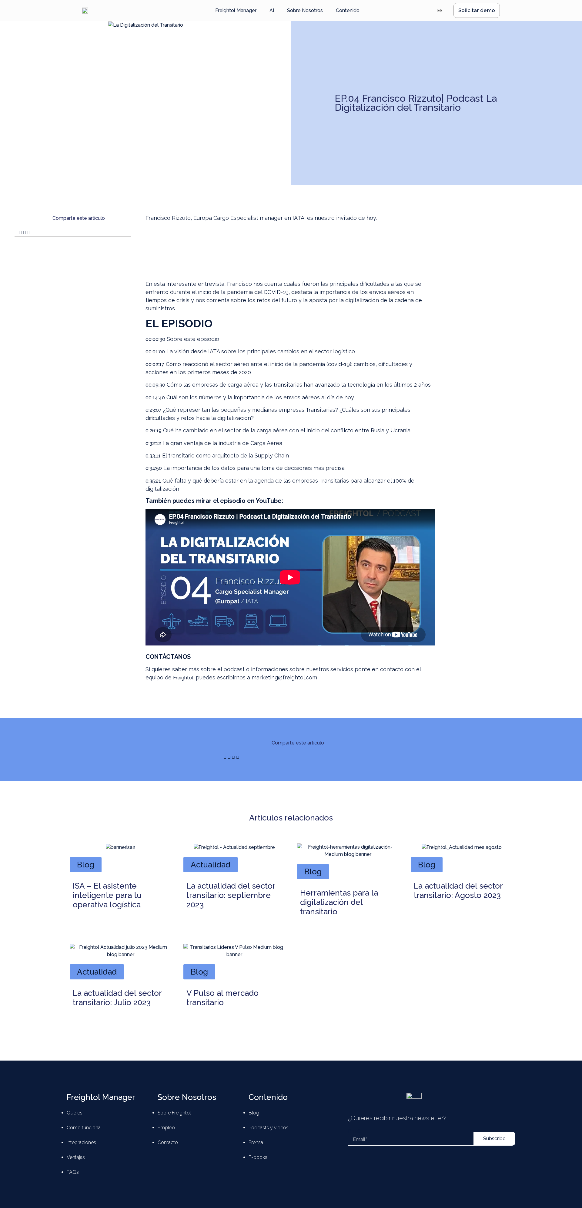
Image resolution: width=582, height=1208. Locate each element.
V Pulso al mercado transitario (222, 998)
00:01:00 (155, 352)
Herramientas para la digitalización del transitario (339, 902)
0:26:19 (154, 431)
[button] (16, 233)
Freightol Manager (101, 1097)
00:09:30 (155, 385)
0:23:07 (154, 410)
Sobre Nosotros (187, 1097)
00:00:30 (155, 339)
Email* (355, 1131)
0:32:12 (153, 443)
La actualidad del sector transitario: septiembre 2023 (230, 895)
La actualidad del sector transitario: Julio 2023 (117, 998)
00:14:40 (155, 398)
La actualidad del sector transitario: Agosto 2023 (458, 890)
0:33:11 (153, 456)
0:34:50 (154, 468)
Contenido (268, 1097)
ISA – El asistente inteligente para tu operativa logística (107, 895)
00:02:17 (155, 364)
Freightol (183, 678)
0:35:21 (153, 481)
